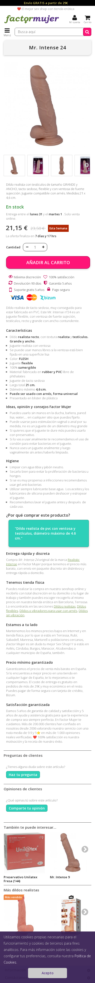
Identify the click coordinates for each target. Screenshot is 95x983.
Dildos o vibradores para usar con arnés (48, 611)
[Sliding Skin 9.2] (70, 915)
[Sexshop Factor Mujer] (32, 23)
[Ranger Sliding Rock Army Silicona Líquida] (24, 915)
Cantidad (13, 247)
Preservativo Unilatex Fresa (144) (20, 879)
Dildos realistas (65, 606)
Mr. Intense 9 (60, 877)
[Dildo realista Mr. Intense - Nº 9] (70, 852)
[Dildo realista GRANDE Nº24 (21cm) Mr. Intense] (14, 165)
